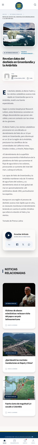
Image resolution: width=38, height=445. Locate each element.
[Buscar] (35, 4)
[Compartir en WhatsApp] (29, 244)
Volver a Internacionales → (27, 52)
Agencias (14, 76)
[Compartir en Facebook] (17, 244)
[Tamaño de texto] (9, 244)
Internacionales (12, 53)
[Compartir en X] (23, 244)
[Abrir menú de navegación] (3, 4)
